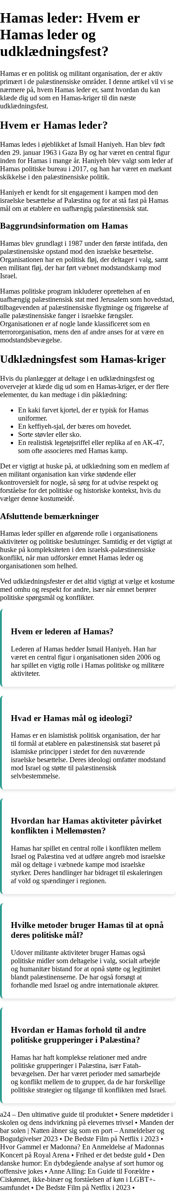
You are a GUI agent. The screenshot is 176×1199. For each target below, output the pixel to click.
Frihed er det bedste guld (111, 1155)
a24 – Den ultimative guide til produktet (56, 1114)
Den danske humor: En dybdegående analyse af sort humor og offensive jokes (82, 1163)
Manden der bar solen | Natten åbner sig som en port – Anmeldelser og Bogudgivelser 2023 (87, 1131)
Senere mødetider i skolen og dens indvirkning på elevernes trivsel (86, 1118)
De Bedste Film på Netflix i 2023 (111, 1139)
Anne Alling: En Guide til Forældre (99, 1171)
